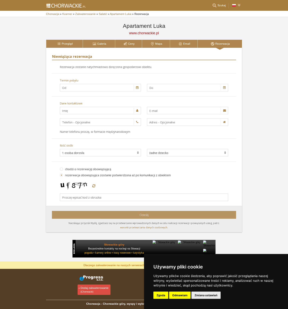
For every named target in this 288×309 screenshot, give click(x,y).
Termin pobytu (69, 80)
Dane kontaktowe (71, 103)
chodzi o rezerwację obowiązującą (88, 169)
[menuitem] (64, 44)
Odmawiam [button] (179, 295)
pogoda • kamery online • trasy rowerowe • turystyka (114, 252)
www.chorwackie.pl (144, 33)
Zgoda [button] (161, 295)
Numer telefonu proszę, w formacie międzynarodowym (95, 132)
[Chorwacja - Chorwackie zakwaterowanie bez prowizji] (66, 5)
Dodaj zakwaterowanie (95, 289)
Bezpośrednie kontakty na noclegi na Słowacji (114, 248)
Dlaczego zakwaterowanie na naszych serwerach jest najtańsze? (123, 265)
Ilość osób (66, 145)
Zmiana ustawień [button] (206, 295)
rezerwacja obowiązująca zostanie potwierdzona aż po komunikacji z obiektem (118, 175)
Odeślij (144, 215)
